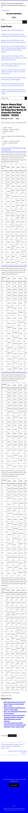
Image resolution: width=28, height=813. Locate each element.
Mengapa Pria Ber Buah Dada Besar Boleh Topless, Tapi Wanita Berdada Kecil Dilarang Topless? (13, 91)
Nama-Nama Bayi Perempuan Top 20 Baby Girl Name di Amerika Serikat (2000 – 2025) (14, 704)
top (13, 805)
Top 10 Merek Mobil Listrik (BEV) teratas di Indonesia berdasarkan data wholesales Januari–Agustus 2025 (15, 724)
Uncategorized (12, 735)
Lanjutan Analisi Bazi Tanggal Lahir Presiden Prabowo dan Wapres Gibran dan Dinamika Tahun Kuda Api (13, 71)
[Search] (26, 98)
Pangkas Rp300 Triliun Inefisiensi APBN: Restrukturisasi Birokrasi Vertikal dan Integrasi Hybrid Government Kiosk (13, 58)
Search (3, 19)
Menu (14, 17)
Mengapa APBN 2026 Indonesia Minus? (12, 30)
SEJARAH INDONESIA (14, 14)
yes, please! (14, 785)
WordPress (6, 810)
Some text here (10, 808)
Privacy (22, 810)
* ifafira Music (5, 10)
